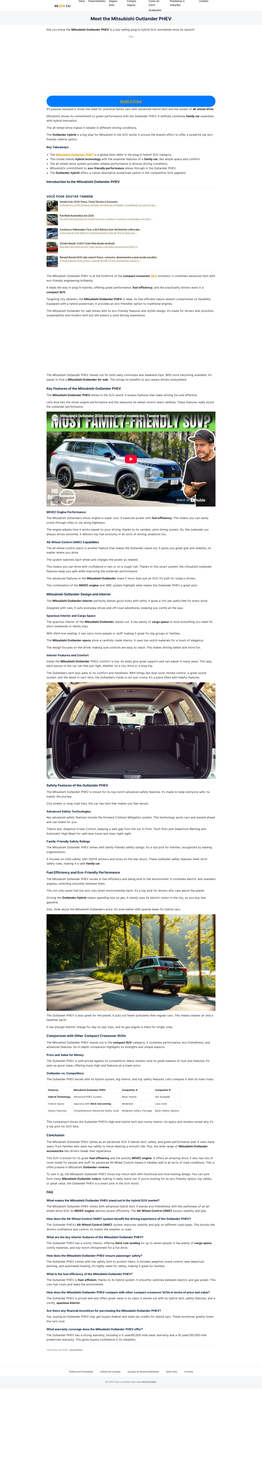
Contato (188, 1371)
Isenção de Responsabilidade (143, 1371)
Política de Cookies (110, 1371)
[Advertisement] (131, 65)
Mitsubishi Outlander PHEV (75, 154)
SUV (154, 276)
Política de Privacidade (81, 1371)
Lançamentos (76, 1349)
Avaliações (155, 10)
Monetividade (149, 1381)
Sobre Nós (171, 1371)
